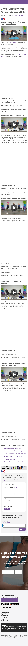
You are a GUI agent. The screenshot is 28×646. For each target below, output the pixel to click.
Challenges (4, 616)
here (3, 480)
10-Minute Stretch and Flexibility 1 (13, 456)
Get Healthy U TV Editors (18, 15)
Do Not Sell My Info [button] (17, 636)
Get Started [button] (9, 600)
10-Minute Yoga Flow (9, 459)
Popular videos (5, 612)
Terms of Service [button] (23, 635)
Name (5, 490)
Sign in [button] (15, 487)
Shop (2, 619)
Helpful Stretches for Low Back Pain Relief (15, 453)
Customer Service (6, 621)
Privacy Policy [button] (9, 636)
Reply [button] (22, 529)
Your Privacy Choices (18, 637)
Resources (4, 617)
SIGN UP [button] (18, 572)
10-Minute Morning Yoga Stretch (12, 448)
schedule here (12, 42)
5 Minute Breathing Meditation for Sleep (14, 462)
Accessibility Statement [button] (7, 637)
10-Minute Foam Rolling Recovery (13, 451)
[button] (2, 19)
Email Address (18, 491)
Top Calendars (5, 614)
